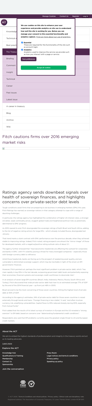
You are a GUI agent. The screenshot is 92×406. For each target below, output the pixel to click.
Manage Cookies (49, 16)
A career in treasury (15, 106)
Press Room (52, 353)
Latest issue (11, 99)
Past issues (11, 92)
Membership (7, 359)
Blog (8, 113)
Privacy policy (52, 359)
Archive (10, 120)
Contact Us (64, 16)
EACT (5, 383)
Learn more (7, 343)
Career (9, 86)
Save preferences (28, 59)
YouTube (33, 374)
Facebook (23, 374)
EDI (31, 383)
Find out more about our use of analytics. (53, 37)
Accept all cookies (43, 68)
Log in (85, 16)
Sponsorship (7, 364)
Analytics (28, 50)
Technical (10, 79)
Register (75, 16)
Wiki (8, 127)
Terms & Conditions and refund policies (33, 397)
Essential (27, 43)
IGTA (14, 383)
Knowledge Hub (9, 353)
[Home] (3, 25)
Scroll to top (86, 401)
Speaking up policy (55, 361)
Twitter (13, 374)
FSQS (23, 383)
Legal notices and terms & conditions (62, 356)
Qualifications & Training (12, 356)
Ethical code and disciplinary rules (72, 397)
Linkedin (4, 374)
